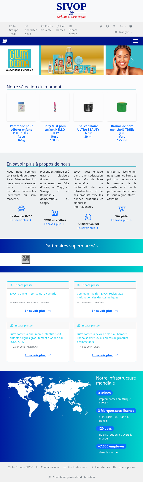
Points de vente (47, 28)
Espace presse (73, 32)
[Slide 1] (65, 70)
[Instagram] (107, 26)
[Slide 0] (58, 70)
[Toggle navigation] (135, 41)
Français (124, 32)
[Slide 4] (85, 70)
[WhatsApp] (114, 26)
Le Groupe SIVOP (13, 30)
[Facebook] (101, 26)
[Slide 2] (71, 70)
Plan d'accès (61, 28)
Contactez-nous (31, 32)
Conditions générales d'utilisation (74, 477)
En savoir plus (19, 220)
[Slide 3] (78, 70)
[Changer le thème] (122, 26)
